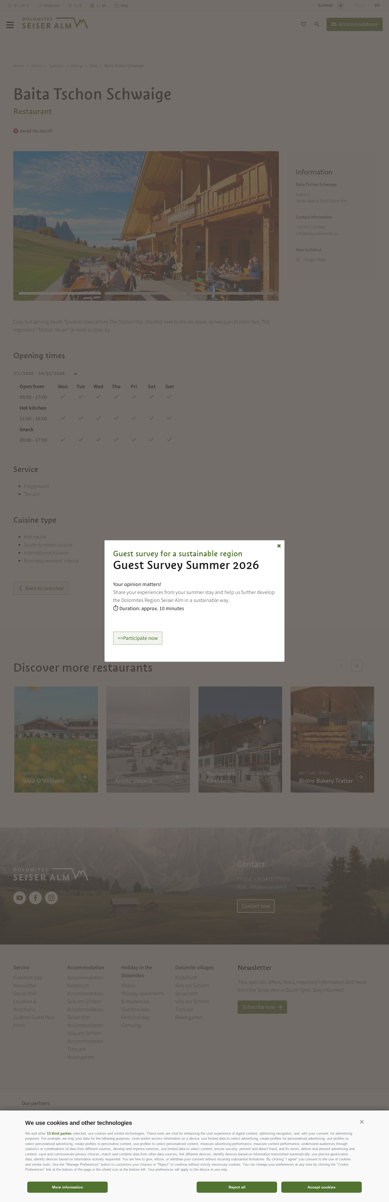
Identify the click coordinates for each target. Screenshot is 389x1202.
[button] (362, 1122)
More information (67, 1187)
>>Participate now (138, 638)
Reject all (237, 1187)
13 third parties (59, 1133)
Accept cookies (321, 1187)
